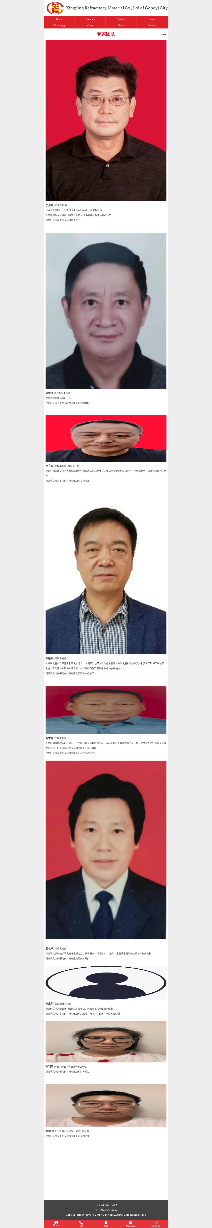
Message (131, 1226)
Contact (152, 25)
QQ (106, 1226)
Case (90, 25)
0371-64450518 (108, 1209)
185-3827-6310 (109, 1204)
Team (121, 25)
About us (90, 19)
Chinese (155, 1226)
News (152, 19)
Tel (81, 1226)
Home (59, 19)
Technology (59, 25)
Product (121, 19)
